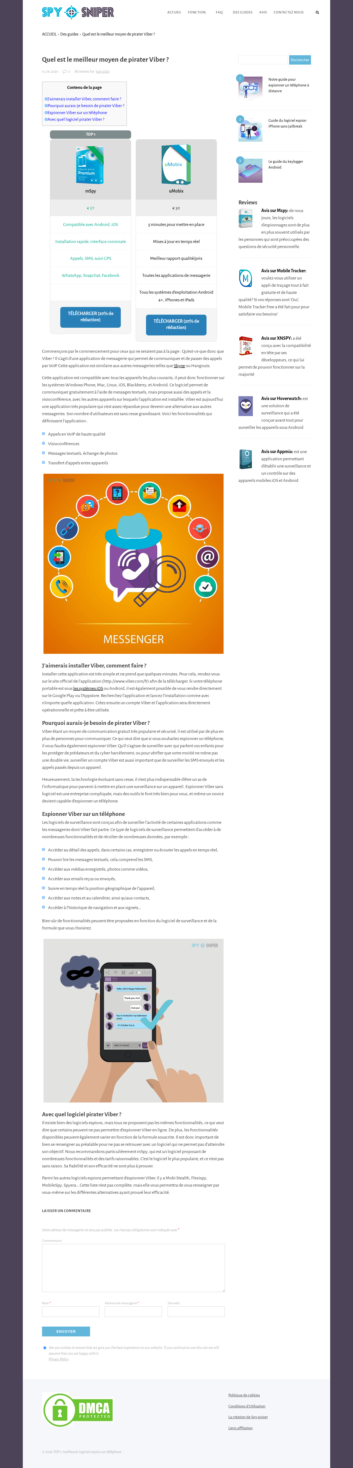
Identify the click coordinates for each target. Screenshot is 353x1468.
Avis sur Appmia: (277, 451)
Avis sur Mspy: (274, 210)
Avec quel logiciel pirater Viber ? (76, 119)
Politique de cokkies (244, 1395)
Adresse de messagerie (122, 1303)
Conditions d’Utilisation (246, 1406)
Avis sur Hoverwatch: (281, 398)
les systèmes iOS (88, 688)
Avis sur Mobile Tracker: (283, 270)
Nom (46, 1303)
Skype (179, 365)
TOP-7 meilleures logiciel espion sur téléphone (78, 12)
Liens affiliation (240, 1428)
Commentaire (52, 1241)
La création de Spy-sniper (248, 1417)
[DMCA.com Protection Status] (78, 1425)
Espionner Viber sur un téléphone (77, 112)
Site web (174, 1303)
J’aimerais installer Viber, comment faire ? (84, 99)
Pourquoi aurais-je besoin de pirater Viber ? (86, 105)
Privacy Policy (58, 1359)
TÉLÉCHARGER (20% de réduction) (90, 316)
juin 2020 (103, 71)
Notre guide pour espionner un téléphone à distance (288, 85)
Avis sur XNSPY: (276, 338)
